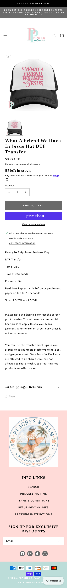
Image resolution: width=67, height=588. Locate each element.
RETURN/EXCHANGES (33, 507)
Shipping (10, 164)
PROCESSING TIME (33, 493)
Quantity (9, 185)
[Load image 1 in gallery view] (14, 126)
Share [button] (12, 396)
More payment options (33, 224)
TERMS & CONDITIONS (33, 500)
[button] (5, 35)
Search (33, 486)
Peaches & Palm (29, 578)
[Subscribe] (58, 541)
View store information (22, 242)
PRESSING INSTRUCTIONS (33, 514)
